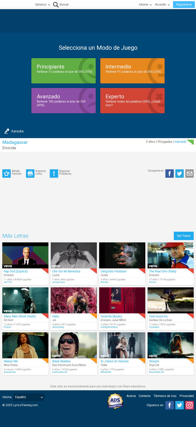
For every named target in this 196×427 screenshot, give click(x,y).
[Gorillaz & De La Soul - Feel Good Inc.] (171, 300)
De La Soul (165, 320)
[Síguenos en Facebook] (169, 405)
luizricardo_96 (59, 372)
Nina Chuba (11, 365)
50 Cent (8, 320)
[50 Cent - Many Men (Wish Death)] (25, 300)
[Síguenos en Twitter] (179, 405)
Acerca (131, 396)
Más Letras (15, 236)
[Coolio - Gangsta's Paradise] (122, 255)
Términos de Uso (165, 396)
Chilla (104, 365)
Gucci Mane (79, 365)
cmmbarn (154, 327)
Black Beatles (61, 361)
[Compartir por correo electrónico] (189, 173)
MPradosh (106, 372)
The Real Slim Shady (162, 271)
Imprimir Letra (41, 172)
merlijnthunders (109, 327)
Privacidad (187, 396)
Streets (154, 361)
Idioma (143, 4)
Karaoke (17, 131)
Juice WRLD (119, 320)
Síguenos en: (155, 405)
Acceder (160, 4)
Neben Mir (11, 361)
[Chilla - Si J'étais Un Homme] (122, 345)
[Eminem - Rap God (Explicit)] (25, 255)
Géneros (41, 4)
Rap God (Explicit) (16, 271)
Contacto (145, 396)
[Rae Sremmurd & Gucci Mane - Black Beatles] (74, 345)
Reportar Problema (65, 172)
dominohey (58, 327)
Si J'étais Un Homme (115, 361)
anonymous (58, 282)
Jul (54, 320)
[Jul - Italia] (74, 300)
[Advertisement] (98, 20)
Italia (55, 316)
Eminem (9, 275)
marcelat (180, 141)
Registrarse (184, 4)
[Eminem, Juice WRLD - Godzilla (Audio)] (122, 300)
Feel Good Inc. (158, 316)
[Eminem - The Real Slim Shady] (171, 255)
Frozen (152, 282)
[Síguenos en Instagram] (189, 405)
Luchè (56, 275)
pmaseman (10, 372)
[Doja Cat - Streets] (171, 345)
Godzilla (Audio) (111, 316)
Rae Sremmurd (61, 365)
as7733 (8, 282)
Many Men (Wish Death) (20, 316)
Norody (104, 282)
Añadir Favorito (17, 172)
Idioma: (7, 397)
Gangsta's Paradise (113, 271)
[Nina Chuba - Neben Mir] (25, 345)
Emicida (9, 148)
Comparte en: (156, 170)
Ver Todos (184, 236)
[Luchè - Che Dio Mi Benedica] (74, 255)
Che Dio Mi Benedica (66, 271)
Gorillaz (153, 320)
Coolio (104, 275)
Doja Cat (154, 365)
